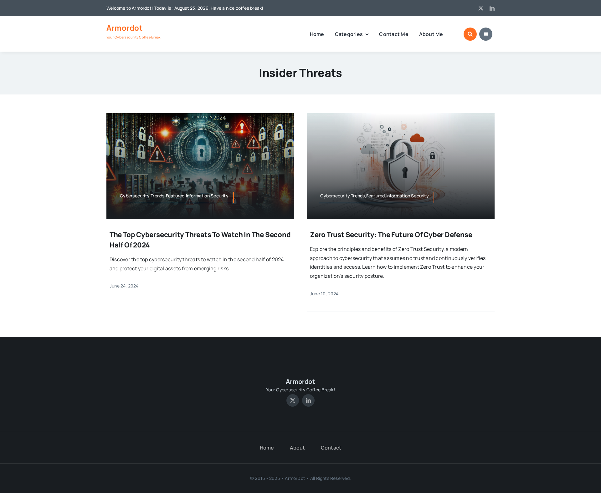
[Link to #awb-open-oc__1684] (485, 34)
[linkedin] (492, 8)
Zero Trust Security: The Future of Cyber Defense (391, 234)
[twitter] (480, 8)
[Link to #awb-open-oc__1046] (470, 34)
